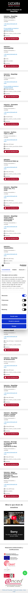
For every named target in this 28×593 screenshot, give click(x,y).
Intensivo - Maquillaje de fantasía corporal (10, 386)
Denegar (14, 326)
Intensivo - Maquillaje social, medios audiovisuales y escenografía (10, 218)
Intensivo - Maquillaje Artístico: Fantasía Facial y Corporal (10, 414)
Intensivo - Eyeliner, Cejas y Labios (10, 132)
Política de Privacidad (7, 590)
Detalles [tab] (14, 269)
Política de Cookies (17, 590)
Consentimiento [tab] (6, 269)
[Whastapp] (25, 573)
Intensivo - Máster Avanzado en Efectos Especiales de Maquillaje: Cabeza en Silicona (11, 475)
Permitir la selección (14, 321)
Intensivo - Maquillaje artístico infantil (10, 329)
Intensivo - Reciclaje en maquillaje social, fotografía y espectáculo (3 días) (10, 444)
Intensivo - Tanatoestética (8, 247)
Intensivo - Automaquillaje (8, 47)
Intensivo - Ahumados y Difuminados (11, 105)
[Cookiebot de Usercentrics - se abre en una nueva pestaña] (20, 266)
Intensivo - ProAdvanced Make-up (11, 160)
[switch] (24, 300)
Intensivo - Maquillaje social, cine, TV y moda (10, 188)
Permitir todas (14, 316)
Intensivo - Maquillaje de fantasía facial (10, 358)
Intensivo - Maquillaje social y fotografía (10, 16)
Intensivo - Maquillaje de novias (10, 74)
